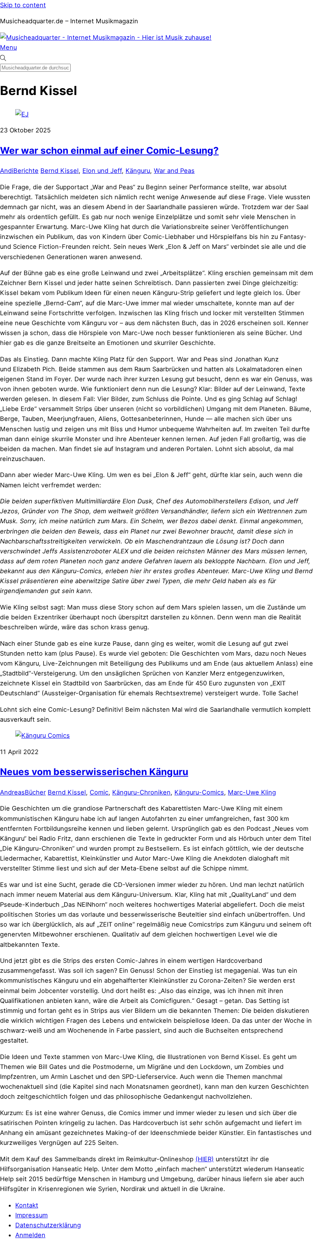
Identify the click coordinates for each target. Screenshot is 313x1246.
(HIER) (204, 1159)
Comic (99, 792)
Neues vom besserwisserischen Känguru (94, 771)
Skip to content (23, 5)
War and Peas (174, 170)
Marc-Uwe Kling (252, 792)
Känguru (138, 170)
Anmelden (30, 1235)
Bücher (35, 792)
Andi (6, 170)
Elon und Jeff (102, 170)
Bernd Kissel (59, 170)
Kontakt (26, 1205)
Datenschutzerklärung (48, 1225)
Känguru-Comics (199, 792)
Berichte (26, 170)
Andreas (12, 792)
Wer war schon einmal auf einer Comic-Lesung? (109, 150)
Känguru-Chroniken (141, 792)
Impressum (31, 1215)
